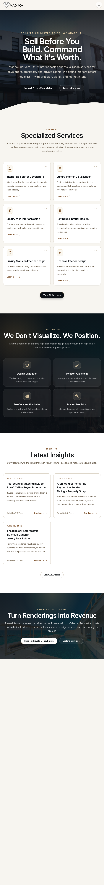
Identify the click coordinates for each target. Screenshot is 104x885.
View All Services (52, 295)
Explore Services (71, 88)
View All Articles (52, 575)
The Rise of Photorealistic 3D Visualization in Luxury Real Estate (22, 534)
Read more (39, 513)
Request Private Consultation (38, 88)
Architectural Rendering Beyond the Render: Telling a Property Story (71, 487)
